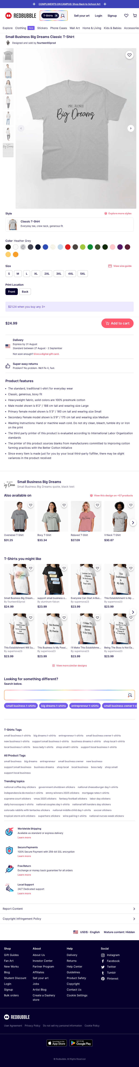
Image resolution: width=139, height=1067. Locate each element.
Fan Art (9, 960)
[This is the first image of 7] (21, 128)
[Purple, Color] (120, 247)
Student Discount (15, 978)
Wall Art (75, 28)
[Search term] (62, 15)
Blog (7, 972)
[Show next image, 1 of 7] (130, 128)
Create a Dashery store (44, 997)
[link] (21, 706)
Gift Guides (11, 955)
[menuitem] (8, 28)
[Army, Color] (97, 247)
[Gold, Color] (15, 254)
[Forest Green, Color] (105, 247)
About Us (39, 955)
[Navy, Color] (38, 247)
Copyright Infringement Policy (22, 918)
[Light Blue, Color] (60, 247)
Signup (8, 989)
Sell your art (40, 978)
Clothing (24, 28)
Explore (8, 28)
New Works (11, 966)
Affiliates (38, 972)
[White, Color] (15, 247)
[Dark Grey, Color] (75, 247)
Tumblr (111, 972)
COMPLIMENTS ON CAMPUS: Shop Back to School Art (69, 4)
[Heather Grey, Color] (23, 247)
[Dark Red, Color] (127, 247)
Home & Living (92, 28)
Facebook (113, 961)
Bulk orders (11, 995)
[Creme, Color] (53, 247)
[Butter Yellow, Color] (8, 254)
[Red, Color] (68, 247)
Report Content (13, 908)
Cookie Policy (92, 1025)
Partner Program (43, 966)
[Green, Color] (90, 247)
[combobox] (53, 15)
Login (7, 983)
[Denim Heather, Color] (30, 247)
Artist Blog (39, 989)
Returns (71, 960)
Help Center (74, 966)
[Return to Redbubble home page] (20, 16)
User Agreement (13, 1025)
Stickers (42, 28)
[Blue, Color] (45, 247)
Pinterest (112, 978)
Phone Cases (58, 28)
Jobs (36, 983)
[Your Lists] (126, 16)
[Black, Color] (8, 247)
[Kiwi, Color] (82, 247)
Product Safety (76, 978)
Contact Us (74, 989)
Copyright (73, 983)
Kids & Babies (112, 28)
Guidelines (73, 972)
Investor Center (43, 960)
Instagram (113, 955)
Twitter (111, 966)
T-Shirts (9, 729)
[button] (69, 4)
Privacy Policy (32, 1025)
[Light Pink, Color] (112, 247)
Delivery (72, 955)
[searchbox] (69, 695)
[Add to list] (129, 55)
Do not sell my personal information (62, 1025)
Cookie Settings (77, 995)
